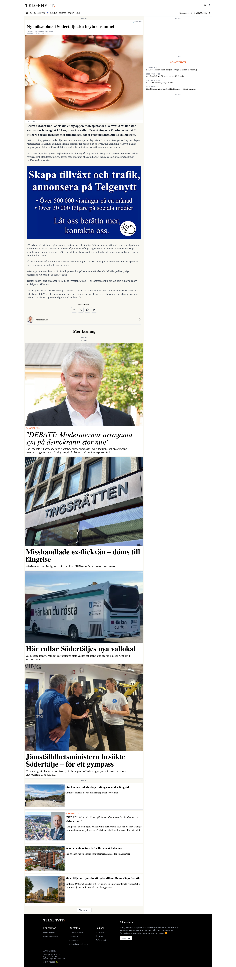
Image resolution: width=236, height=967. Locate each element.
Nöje (78, 13)
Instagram (101, 932)
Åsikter (62, 13)
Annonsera (73, 936)
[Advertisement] (178, 37)
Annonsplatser (49, 932)
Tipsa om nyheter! (76, 932)
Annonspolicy (49, 951)
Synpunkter (74, 940)
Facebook (101, 940)
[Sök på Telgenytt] (205, 5)
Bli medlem (126, 938)
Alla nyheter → (84, 910)
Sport (71, 13)
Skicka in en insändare (78, 944)
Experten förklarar (50, 936)
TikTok (100, 936)
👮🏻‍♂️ (52, 13)
